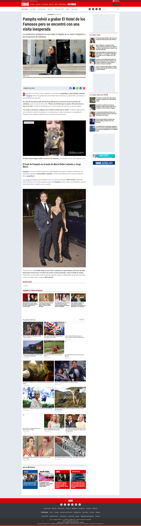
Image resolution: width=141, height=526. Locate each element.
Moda (55, 4)
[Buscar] (118, 9)
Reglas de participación (87, 516)
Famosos (38, 4)
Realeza (51, 4)
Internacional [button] (63, 4)
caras (62, 472)
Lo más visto (95, 35)
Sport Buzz (85, 512)
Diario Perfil (47, 508)
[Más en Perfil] (31, 467)
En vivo (117, 4)
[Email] (84, 88)
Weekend (74, 508)
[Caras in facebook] (93, 9)
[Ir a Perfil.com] (116, 1)
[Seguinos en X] (96, 9)
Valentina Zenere (41, 9)
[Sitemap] (80, 504)
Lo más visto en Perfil (99, 95)
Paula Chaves (74, 9)
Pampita (67, 9)
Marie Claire (61, 508)
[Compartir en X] (74, 88)
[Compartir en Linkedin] (81, 88)
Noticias (32, 4)
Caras (51, 512)
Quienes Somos (53, 516)
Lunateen (88, 508)
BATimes (94, 508)
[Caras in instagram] (90, 9)
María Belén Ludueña (59, 9)
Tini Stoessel (33, 9)
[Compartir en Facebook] (70, 88)
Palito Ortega (25, 9)
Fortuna (68, 508)
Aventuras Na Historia (66, 512)
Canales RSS (44, 516)
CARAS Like (72, 4)
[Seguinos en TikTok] (100, 9)
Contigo (56, 512)
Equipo (77, 516)
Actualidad (45, 4)
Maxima (98, 512)
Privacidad (71, 516)
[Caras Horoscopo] (104, 164)
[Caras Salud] (104, 157)
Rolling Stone (77, 512)
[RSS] (76, 504)
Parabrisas (81, 508)
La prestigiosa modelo (30, 180)
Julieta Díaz (50, 9)
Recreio (92, 512)
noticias (30, 472)
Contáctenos (63, 516)
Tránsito (97, 516)
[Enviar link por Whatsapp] (77, 88)
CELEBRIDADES (50, 14)
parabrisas (78, 472)
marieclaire (46, 472)
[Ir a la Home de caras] (25, 5)
